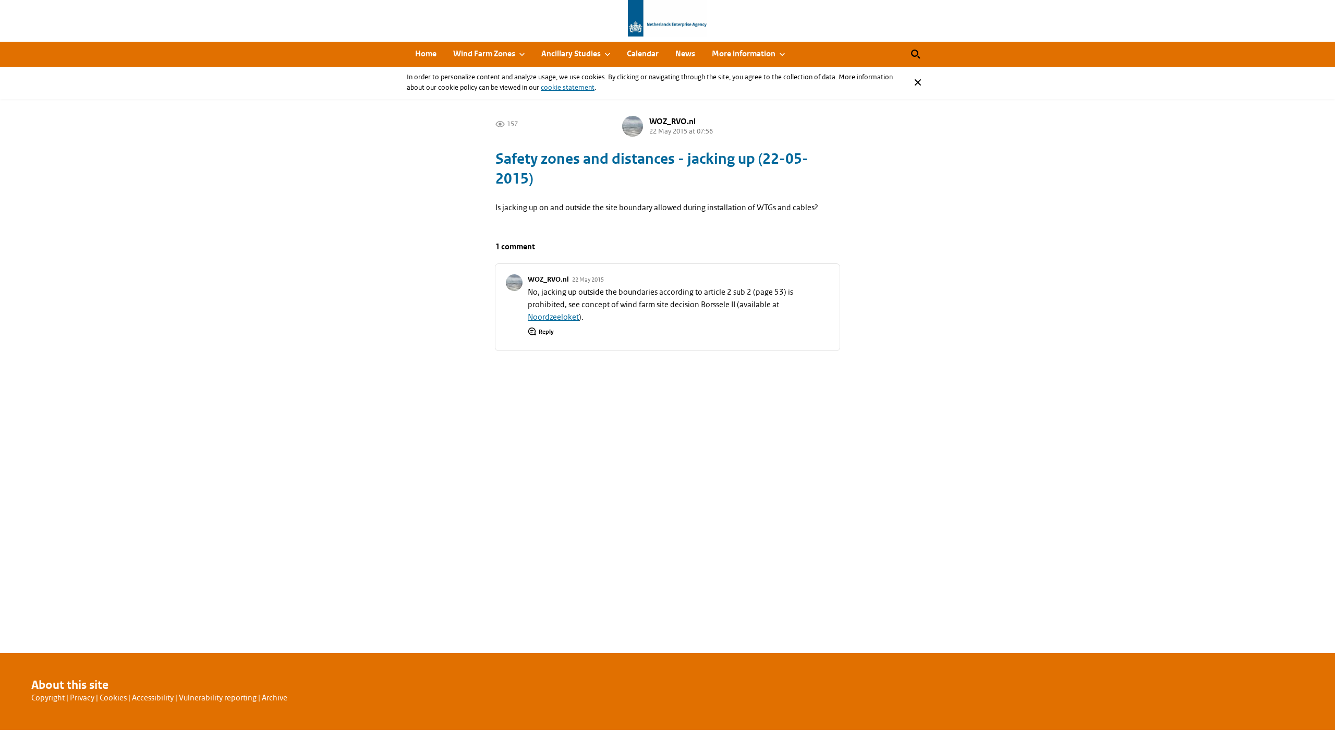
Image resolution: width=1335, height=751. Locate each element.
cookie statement (567, 87)
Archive (274, 697)
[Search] (915, 54)
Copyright (48, 697)
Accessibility (153, 697)
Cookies (113, 697)
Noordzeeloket (553, 317)
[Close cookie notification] (917, 82)
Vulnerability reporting (218, 697)
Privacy (82, 697)
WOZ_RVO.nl (672, 122)
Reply (546, 331)
